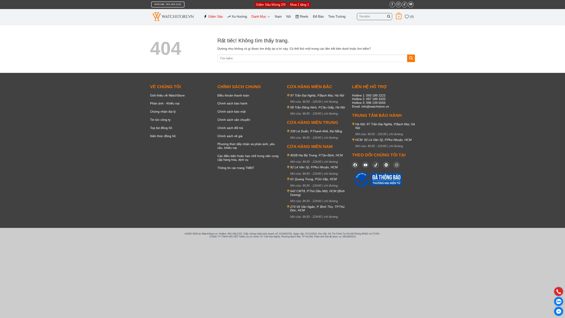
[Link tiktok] (376, 165)
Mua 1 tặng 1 (299, 4)
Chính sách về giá (230, 136)
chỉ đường (331, 101)
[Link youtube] (365, 165)
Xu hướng (239, 16)
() (411, 16)
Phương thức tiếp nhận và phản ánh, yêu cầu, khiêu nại (246, 146)
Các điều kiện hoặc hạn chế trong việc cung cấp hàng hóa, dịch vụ (248, 157)
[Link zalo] (386, 165)
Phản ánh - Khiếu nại (164, 103)
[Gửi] (388, 16)
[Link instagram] (396, 165)
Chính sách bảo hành (232, 103)
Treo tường (336, 16)
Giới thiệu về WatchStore (167, 95)
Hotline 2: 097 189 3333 (369, 99)
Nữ (288, 16)
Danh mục (258, 16)
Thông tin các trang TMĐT (235, 168)
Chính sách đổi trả (230, 128)
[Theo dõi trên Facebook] (392, 4)
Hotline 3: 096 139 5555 (369, 102)
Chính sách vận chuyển (233, 119)
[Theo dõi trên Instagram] (398, 4)
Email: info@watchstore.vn (370, 106)
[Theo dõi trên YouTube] (410, 4)
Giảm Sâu (215, 16)
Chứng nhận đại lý (163, 111)
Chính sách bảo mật (231, 111)
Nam (278, 16)
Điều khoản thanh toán (233, 95)
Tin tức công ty (160, 119)
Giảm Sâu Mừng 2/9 (270, 4)
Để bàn (318, 16)
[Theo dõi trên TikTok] (404, 4)
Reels (304, 16)
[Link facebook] (355, 165)
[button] (398, 16)
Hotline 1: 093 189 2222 (369, 95)
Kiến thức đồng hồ (163, 136)
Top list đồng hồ (161, 128)
